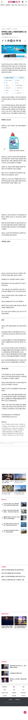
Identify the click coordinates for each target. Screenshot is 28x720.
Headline (3, 567)
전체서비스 (17, 699)
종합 (13, 5)
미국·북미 (15, 29)
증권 (19, 5)
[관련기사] (3, 422)
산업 (22, 5)
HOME (3, 29)
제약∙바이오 (23, 692)
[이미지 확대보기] (25, 46)
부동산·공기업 (5, 692)
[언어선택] (22, 2)
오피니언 (23, 695)
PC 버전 (10, 699)
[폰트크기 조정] (24, 40)
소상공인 (5, 695)
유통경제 (14, 692)
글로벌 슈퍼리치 (5, 614)
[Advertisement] (14, 16)
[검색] (26, 2)
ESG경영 (14, 695)
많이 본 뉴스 (4, 499)
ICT (25, 5)
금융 (16, 5)
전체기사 (2, 5)
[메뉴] (2, 2)
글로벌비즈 (8, 5)
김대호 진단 (4, 661)
